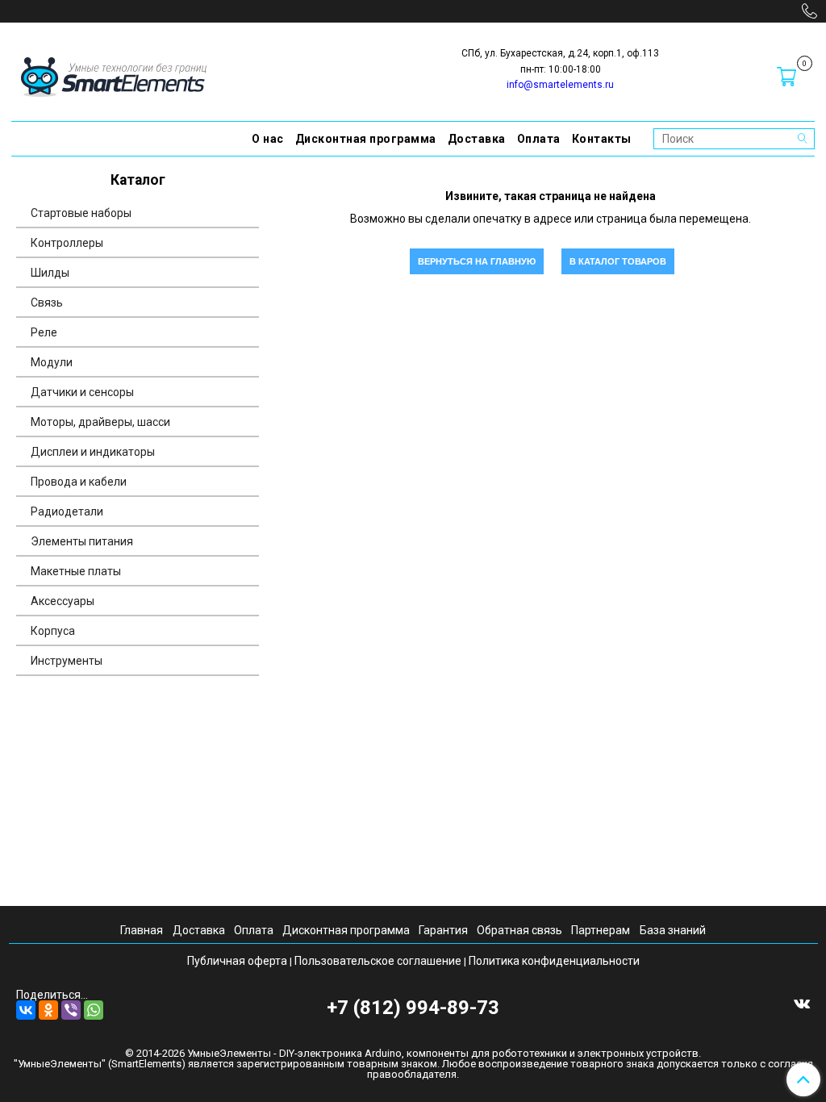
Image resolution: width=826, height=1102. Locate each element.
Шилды (50, 272)
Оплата (539, 138)
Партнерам (600, 930)
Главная (141, 930)
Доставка (477, 138)
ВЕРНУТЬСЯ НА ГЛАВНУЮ (477, 261)
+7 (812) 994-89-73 (413, 1007)
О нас (268, 138)
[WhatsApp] (93, 1010)
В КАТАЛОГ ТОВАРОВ (617, 261)
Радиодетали (67, 511)
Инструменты (66, 660)
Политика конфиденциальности (554, 960)
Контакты (602, 138)
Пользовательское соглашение (377, 960)
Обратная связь (519, 930)
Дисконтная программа (365, 138)
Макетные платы (76, 571)
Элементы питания (82, 541)
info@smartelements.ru (560, 84)
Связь (47, 302)
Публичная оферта (237, 960)
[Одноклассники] (48, 1010)
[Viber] (71, 1010)
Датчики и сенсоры (82, 392)
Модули (52, 362)
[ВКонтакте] (25, 1010)
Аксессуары (62, 601)
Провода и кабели (79, 481)
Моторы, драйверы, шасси (100, 421)
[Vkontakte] (802, 1003)
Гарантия (443, 930)
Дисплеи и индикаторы (93, 451)
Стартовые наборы (81, 213)
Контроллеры (67, 242)
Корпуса (53, 630)
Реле (44, 332)
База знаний (673, 930)
